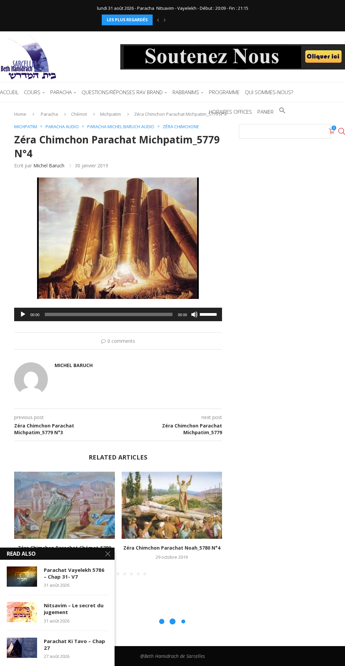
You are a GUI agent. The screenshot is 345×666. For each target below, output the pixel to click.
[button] (158, 20)
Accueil (9, 92)
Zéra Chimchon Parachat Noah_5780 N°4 (171, 548)
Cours (32, 92)
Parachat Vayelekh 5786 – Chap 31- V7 (74, 573)
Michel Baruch (48, 165)
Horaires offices (230, 111)
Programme (224, 92)
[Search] (341, 131)
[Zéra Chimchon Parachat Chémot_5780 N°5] (64, 505)
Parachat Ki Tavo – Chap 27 (74, 644)
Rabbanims (185, 92)
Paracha (61, 92)
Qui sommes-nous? (269, 92)
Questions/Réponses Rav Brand (122, 92)
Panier (265, 111)
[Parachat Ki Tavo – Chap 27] (22, 648)
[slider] (209, 314)
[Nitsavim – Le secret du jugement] (22, 612)
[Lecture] (23, 314)
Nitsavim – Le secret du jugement (73, 608)
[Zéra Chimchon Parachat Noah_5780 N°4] (172, 505)
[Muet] (194, 314)
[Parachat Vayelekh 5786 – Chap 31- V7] (22, 576)
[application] (118, 314)
